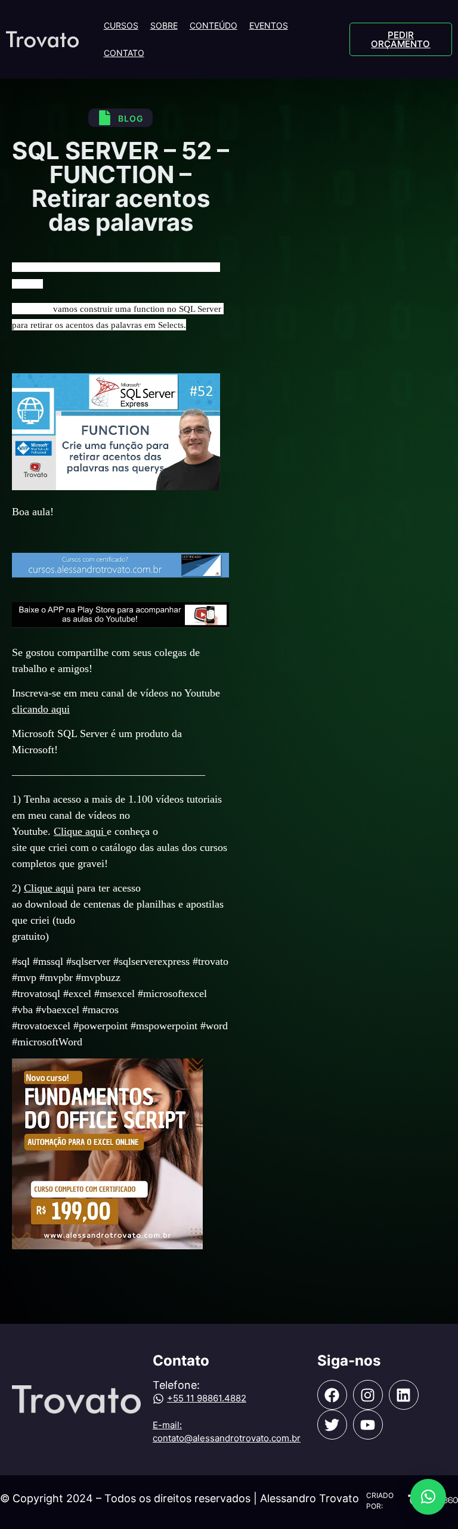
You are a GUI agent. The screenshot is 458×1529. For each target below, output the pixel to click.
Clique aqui (80, 831)
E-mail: (167, 1425)
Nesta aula (31, 309)
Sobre (164, 25)
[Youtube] (368, 1425)
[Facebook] (332, 1395)
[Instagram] (368, 1395)
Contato (124, 53)
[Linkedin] (404, 1395)
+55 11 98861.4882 (206, 1398)
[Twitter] (332, 1425)
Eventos (268, 25)
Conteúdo (213, 25)
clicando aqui (41, 709)
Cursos (121, 25)
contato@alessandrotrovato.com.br (227, 1438)
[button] (428, 1497)
